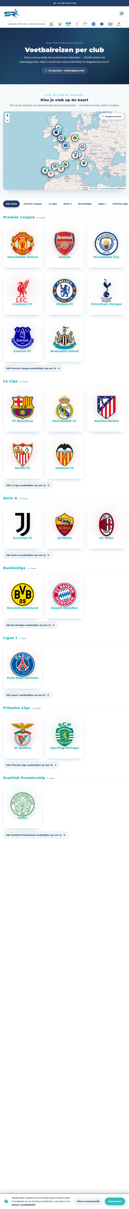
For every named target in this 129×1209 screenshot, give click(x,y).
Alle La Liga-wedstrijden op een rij (25, 485)
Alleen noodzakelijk (88, 1201)
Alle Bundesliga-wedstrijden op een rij (28, 625)
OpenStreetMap (108, 188)
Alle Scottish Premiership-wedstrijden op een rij (33, 835)
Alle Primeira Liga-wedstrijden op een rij (29, 765)
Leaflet (94, 188)
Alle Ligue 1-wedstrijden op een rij (25, 695)
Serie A (68, 204)
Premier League (33, 204)
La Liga (53, 204)
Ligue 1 (102, 204)
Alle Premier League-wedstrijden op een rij (31, 368)
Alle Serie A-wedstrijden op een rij (25, 555)
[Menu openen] (121, 13)
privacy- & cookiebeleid (23, 1204)
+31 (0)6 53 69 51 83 (66, 3)
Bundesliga (85, 204)
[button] (61, 138)
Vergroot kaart (113, 116)
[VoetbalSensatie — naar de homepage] (12, 13)
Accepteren (115, 1201)
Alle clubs (11, 204)
